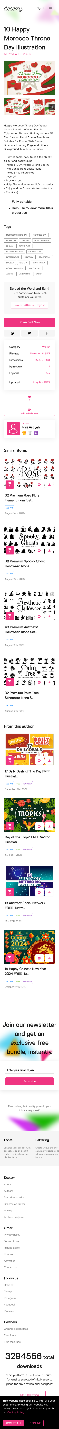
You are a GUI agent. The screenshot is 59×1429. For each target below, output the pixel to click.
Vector (27, 54)
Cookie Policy (15, 1412)
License (8, 1254)
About (7, 1184)
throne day (34, 268)
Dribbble (9, 1285)
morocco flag (41, 240)
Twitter (8, 1291)
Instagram (10, 1298)
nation (39, 274)
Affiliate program (14, 1217)
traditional (44, 257)
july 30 (9, 274)
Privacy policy (12, 1235)
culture (23, 263)
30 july (9, 246)
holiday (10, 263)
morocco (11, 240)
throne (25, 240)
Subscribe (29, 1081)
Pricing (8, 1210)
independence (12, 257)
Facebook (9, 1305)
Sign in (41, 8)
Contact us (10, 1267)
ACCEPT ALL (13, 1423)
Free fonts (10, 1335)
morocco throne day (16, 235)
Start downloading (14, 1197)
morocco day (39, 235)
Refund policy (12, 1248)
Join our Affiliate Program (29, 305)
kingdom (29, 257)
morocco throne (14, 268)
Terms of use (11, 1241)
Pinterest (9, 1311)
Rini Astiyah (31, 427)
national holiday (14, 252)
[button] (50, 8)
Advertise (9, 1261)
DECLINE (35, 1423)
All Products (12, 54)
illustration (39, 263)
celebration (35, 252)
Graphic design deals (16, 1329)
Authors (8, 1191)
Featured (27, 784)
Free (18, 784)
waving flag (24, 246)
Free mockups (12, 1342)
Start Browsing (29, 1395)
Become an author (14, 1204)
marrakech (24, 274)
